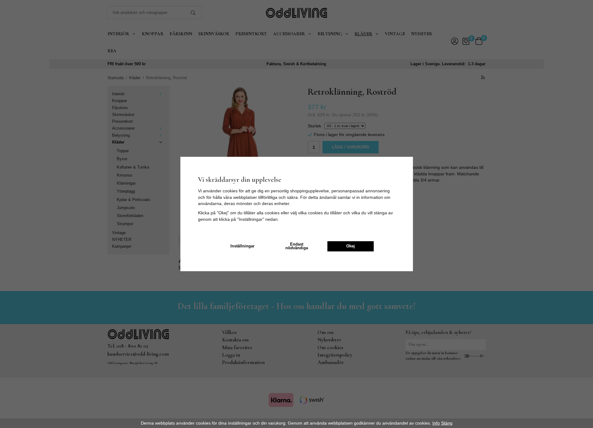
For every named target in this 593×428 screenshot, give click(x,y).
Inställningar (242, 246)
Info (436, 423)
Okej (350, 246)
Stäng (446, 423)
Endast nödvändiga (296, 246)
